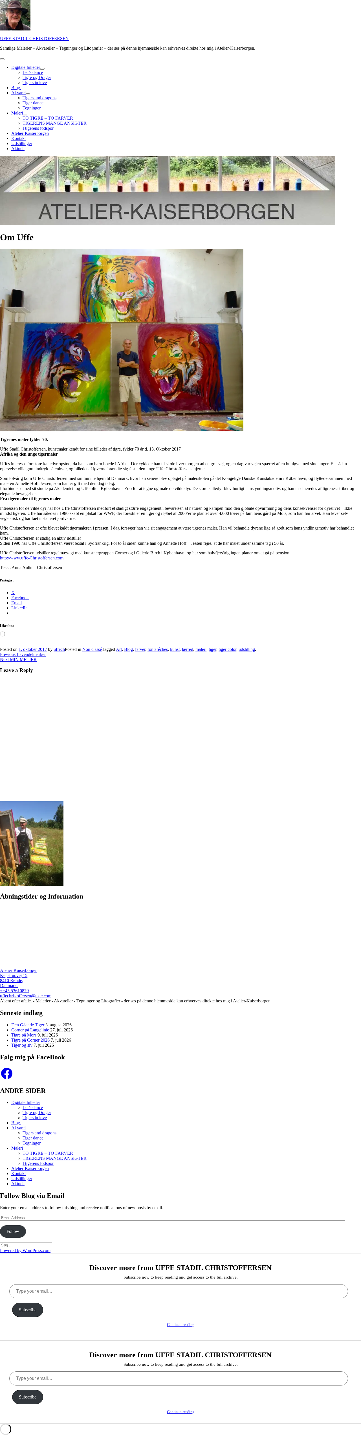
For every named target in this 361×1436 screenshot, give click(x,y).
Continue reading (180, 1325)
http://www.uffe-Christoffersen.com (31, 557)
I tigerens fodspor (38, 128)
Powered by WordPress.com (25, 1250)
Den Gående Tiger (27, 1024)
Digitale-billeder (25, 67)
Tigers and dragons (39, 97)
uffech (59, 649)
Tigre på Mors (23, 1035)
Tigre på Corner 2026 (30, 1040)
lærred (187, 649)
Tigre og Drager (37, 77)
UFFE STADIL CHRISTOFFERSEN (34, 38)
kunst (175, 649)
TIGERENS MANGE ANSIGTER (55, 123)
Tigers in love (35, 82)
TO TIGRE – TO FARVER (48, 118)
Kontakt (18, 138)
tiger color (227, 649)
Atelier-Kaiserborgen (30, 133)
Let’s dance (33, 72)
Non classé (92, 649)
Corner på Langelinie (30, 1029)
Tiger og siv (21, 1045)
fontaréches (158, 649)
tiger (212, 649)
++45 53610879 (14, 990)
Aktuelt (18, 148)
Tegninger (32, 108)
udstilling (247, 649)
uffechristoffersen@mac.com (25, 995)
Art (119, 649)
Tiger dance (33, 102)
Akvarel (18, 92)
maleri (200, 649)
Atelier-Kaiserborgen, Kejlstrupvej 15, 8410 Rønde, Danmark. (19, 978)
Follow (12, 1231)
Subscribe (27, 1309)
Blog (16, 87)
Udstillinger (21, 143)
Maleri (17, 113)
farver (140, 649)
